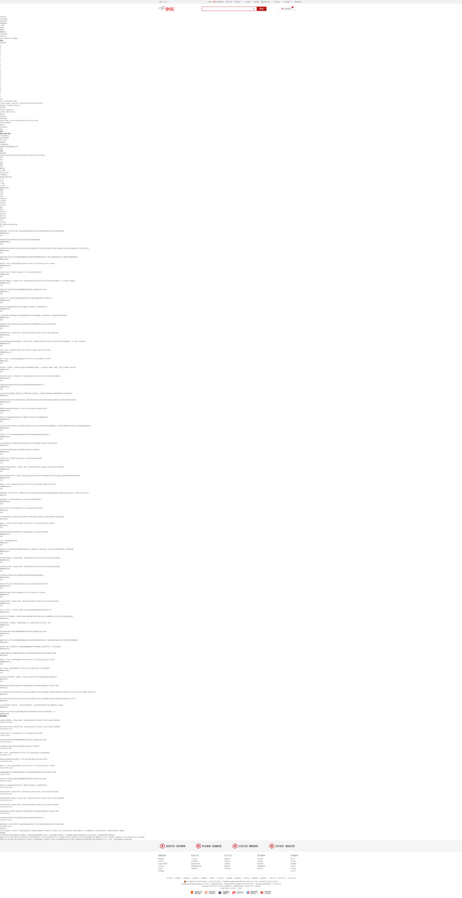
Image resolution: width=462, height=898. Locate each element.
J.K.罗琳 (2, 170)
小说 (1, 220)
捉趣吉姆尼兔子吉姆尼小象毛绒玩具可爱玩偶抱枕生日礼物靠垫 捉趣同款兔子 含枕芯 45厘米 (29, 685)
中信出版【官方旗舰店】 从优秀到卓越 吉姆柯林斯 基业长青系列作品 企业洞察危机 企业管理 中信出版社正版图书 (36, 616)
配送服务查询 (195, 864)
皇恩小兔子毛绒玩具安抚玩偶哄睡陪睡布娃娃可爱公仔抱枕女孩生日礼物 (23, 289)
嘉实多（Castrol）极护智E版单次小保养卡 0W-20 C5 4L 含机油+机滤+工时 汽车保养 (27, 263)
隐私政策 (263, 878)
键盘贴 (2, 30)
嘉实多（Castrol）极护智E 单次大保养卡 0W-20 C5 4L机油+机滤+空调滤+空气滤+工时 (28, 484)
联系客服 (161, 871)
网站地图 (129, 839)
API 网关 (30, 837)
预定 (72, 839)
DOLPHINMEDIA (5, 123)
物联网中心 (99, 837)
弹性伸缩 (50, 837)
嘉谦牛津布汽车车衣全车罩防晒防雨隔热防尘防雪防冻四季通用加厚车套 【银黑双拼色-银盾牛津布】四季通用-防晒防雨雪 (39, 640)
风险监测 (255, 878)
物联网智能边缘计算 (64, 839)
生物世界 (3, 198)
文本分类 (44, 837)
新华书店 (3, 107)
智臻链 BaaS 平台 (121, 837)
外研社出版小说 (78, 830)
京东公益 (272, 878)
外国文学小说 (56, 830)
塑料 (1, 166)
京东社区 (246, 878)
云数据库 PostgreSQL (51, 839)
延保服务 (293, 864)
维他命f (121, 830)
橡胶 (1, 164)
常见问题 (161, 866)
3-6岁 (2, 181)
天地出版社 (3, 127)
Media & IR (291, 878)
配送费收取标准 (196, 866)
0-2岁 (2, 179)
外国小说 (7, 38)
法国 (1, 196)
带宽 (7, 837)
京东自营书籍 (67, 830)
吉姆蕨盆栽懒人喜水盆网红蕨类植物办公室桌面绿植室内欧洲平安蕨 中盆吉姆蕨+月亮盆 (28, 653)
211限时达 (194, 861)
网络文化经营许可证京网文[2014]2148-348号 (238, 884)
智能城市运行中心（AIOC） (105, 839)
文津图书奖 (3, 175)
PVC (1, 159)
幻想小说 (3, 211)
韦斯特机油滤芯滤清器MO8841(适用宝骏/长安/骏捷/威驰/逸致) (20, 240)
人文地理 (3, 201)
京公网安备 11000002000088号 (196, 881)
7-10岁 (2, 183)
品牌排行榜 (3, 21)
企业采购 (256, 2)
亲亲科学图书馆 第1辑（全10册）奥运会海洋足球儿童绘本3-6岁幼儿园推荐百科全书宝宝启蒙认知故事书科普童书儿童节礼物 (40, 475)
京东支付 (233, 888)
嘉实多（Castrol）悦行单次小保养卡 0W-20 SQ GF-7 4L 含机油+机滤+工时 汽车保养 (27, 523)
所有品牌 (3, 43)
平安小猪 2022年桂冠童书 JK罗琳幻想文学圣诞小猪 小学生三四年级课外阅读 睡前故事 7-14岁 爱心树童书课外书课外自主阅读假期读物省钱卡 (45, 426)
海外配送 (194, 868)
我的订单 (229, 2)
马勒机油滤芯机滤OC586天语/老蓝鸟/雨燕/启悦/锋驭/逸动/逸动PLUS (22, 385)
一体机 (2, 25)
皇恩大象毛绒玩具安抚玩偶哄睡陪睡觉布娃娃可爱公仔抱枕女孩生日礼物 (23, 631)
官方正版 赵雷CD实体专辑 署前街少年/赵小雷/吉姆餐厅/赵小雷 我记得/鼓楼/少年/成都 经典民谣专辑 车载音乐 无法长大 (38, 698)
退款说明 (260, 864)
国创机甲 (3, 142)
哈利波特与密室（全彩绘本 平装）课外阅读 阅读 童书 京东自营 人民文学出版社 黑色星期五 (29, 333)
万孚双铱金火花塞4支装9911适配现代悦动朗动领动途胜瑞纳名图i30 (22, 575)
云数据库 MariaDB (65, 837)
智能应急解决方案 (89, 839)
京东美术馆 (3, 34)
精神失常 (48, 830)
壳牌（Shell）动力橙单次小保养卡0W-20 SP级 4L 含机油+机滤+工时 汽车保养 (25, 350)
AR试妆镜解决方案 (89, 837)
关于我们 (169, 878)
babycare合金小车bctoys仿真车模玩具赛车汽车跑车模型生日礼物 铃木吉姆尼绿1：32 (27, 711)
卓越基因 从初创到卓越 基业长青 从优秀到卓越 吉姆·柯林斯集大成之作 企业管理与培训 (28, 324)
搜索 (261, 9)
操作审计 (112, 837)
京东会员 (248, 2)
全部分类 (3, 17)
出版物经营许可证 (216, 884)
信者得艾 (15, 830)
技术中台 (56, 837)
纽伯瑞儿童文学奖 (6, 177)
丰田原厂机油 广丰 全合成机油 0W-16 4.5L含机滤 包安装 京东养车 (21, 508)
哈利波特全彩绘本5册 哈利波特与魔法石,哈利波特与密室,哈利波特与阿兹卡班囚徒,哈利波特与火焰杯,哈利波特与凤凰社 (38, 400)
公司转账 (227, 868)
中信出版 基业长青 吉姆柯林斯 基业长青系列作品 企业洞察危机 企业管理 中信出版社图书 (28, 443)
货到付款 (227, 859)
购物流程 (161, 859)
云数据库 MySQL (77, 837)
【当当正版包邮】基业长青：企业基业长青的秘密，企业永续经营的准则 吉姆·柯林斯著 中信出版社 (31, 705)
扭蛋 (1, 149)
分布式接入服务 (13, 839)
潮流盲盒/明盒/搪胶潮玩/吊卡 (9, 146)
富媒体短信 (21, 839)
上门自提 (194, 859)
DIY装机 (293, 861)
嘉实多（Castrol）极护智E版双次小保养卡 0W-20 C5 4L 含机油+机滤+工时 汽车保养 (27, 659)
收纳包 (2, 27)
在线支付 (227, 861)
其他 (1, 209)
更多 (1, 129)
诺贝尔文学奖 (4, 172)
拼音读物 (3, 218)
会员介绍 (161, 861)
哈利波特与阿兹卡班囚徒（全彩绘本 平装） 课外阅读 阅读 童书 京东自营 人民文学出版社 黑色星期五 (32, 467)
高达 (1, 207)
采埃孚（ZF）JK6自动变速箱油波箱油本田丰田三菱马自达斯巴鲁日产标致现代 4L (26, 298)
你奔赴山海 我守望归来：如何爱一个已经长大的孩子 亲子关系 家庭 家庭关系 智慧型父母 (28, 677)
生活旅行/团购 (162, 864)
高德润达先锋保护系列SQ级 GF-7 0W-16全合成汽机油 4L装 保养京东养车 (23, 408)
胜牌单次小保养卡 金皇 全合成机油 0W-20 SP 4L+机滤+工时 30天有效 (22, 592)
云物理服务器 (79, 839)
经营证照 (258, 886)
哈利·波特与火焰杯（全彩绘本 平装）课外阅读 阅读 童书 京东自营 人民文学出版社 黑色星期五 (30, 376)
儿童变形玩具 (4, 144)
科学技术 (3, 203)
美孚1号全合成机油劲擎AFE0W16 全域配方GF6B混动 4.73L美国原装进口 (23, 307)
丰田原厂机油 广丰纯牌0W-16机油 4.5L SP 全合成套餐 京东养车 (20, 272)
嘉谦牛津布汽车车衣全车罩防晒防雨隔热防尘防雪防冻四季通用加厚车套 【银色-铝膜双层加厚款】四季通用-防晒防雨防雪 (39, 257)
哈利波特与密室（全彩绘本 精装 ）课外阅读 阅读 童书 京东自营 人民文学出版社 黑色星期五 (29, 601)
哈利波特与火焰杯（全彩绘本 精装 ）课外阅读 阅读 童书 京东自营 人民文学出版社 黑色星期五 (30, 566)
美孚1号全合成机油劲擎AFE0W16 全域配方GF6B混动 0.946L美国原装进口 (24, 417)
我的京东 (237, 2)
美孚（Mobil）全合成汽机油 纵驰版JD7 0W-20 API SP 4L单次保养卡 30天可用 (25, 359)
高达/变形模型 (4, 138)
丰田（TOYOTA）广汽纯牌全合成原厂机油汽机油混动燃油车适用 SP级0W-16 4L (26, 610)
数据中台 (3, 837)
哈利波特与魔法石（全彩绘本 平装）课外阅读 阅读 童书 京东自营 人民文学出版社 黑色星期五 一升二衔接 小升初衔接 (37, 281)
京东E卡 (293, 866)
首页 (1, 38)
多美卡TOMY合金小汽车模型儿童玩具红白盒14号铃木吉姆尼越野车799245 (24, 584)
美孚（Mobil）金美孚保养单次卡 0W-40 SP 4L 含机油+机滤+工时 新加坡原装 (25, 668)
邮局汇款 (227, 866)
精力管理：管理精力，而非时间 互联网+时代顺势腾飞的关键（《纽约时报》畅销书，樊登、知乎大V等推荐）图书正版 (38, 367)
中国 (1, 192)
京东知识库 (3, 19)
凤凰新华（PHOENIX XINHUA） (10, 105)
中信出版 (3, 116)
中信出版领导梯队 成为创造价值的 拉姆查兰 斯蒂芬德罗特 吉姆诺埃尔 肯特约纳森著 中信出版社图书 (32, 517)
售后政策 (260, 859)
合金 (1, 162)
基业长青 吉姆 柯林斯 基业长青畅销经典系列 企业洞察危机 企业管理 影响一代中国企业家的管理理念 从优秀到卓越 (36, 549)
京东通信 (293, 868)
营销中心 (212, 878)
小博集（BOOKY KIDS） (8, 112)
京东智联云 (29, 839)
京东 (174, 9)
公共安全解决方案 (15, 837)
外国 (1, 194)
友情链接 (229, 878)
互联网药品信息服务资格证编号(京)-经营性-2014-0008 (240, 881)
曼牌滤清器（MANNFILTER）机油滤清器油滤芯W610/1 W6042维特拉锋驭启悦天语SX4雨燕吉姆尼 (32, 231)
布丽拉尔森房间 (24, 830)
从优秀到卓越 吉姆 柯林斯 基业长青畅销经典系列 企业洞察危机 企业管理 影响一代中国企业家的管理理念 (33, 315)
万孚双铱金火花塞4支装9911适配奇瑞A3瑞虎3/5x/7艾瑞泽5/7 (19, 450)
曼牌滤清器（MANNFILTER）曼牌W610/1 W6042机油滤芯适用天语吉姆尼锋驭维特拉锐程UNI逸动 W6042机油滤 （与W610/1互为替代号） (45, 493)
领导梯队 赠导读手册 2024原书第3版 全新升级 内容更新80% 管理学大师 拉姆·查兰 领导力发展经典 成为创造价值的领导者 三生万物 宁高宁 (44, 248)
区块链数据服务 (38, 839)
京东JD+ (293, 871)
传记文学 (3, 214)
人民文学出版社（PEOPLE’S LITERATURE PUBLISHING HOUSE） (22, 103)
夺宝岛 (293, 859)
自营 (1, 235)
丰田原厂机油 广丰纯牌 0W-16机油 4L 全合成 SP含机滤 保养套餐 (21, 458)
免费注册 (220, 2)
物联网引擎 (37, 837)
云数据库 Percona (133, 837)
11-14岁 (2, 185)
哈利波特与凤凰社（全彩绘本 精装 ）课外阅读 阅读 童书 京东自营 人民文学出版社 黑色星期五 (30, 558)
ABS (1, 157)
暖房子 (2, 190)
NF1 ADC (106, 837)
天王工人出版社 (5, 830)
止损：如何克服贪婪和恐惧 (8, 540)
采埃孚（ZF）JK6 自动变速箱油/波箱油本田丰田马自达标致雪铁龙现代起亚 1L (25, 434)
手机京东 (266, 2)
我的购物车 (288, 9)
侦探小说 (3, 216)
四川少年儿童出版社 (6, 110)
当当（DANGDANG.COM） (9, 101)
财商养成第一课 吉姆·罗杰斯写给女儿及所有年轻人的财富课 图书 (21, 499)
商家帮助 (204, 878)
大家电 (160, 868)
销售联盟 (238, 878)
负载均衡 (24, 837)
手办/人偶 (3, 140)
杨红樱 (2, 168)
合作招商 (195, 878)
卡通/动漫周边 (4, 136)
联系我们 (178, 878)
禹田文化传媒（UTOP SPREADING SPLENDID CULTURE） (19, 120)
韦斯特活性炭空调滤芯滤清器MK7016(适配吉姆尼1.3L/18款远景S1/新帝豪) (24, 532)
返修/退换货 (261, 866)
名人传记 (3, 222)
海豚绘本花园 (4, 188)
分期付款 (227, 864)
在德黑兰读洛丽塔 (37, 830)
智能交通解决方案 (119, 839)
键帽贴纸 (3, 32)
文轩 (1, 99)
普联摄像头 (3, 23)
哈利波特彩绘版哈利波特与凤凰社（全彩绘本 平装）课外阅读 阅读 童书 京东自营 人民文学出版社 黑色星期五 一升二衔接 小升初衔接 (42, 341)
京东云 (240, 888)
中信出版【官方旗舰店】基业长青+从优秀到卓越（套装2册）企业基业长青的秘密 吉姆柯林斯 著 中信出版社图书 (36, 393)
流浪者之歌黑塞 (113, 830)
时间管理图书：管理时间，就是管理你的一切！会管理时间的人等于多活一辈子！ (26, 623)
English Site (282, 878)
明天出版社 (3, 118)
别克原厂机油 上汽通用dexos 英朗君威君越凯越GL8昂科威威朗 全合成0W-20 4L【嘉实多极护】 (31, 646)
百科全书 (3, 205)
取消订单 (260, 868)
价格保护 (260, 861)
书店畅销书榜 (89, 830)
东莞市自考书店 (101, 830)
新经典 (2, 125)
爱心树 (2, 114)
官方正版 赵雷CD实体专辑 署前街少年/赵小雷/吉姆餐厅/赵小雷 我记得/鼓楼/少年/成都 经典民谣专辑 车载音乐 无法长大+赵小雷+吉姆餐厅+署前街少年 (48, 692)
